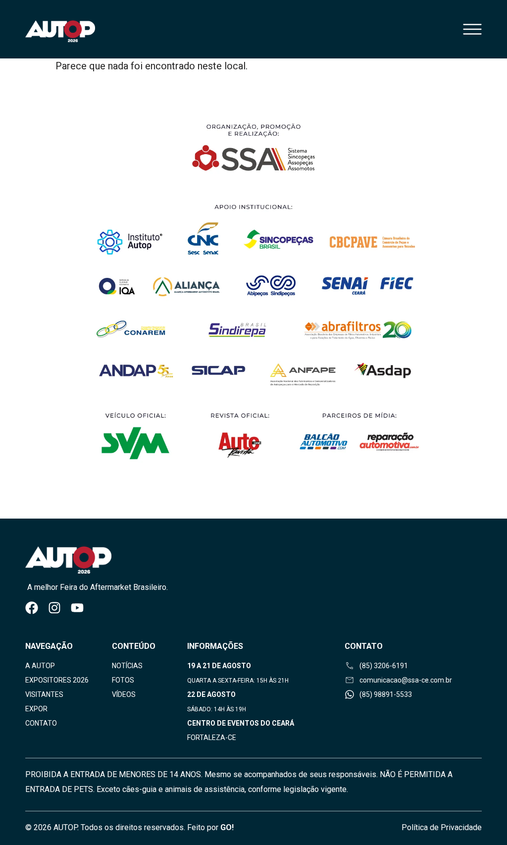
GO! (227, 827)
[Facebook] (31, 607)
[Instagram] (54, 607)
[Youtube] (77, 607)
